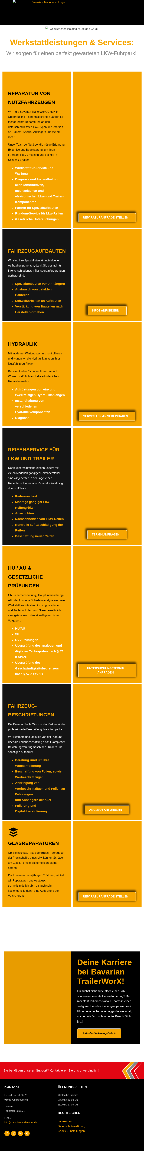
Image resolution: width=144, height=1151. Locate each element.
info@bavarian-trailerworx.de (20, 1122)
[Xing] (27, 1133)
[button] (136, 12)
